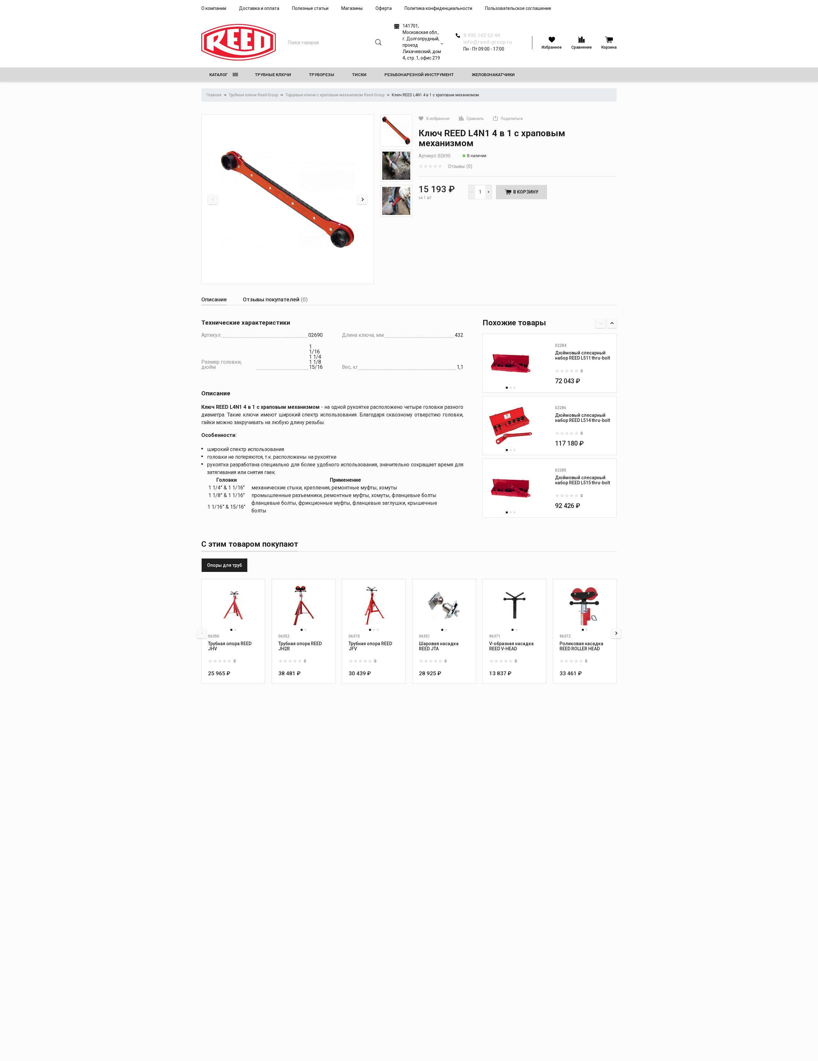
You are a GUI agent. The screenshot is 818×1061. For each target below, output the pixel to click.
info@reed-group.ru (487, 42)
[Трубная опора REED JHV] (233, 605)
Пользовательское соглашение (518, 8)
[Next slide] (362, 199)
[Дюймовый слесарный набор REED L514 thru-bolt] (510, 426)
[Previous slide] (213, 199)
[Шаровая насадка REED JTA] (444, 605)
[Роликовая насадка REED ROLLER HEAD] (584, 605)
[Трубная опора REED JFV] (373, 605)
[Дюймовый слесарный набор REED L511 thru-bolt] (510, 363)
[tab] (214, 299)
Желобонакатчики (493, 74)
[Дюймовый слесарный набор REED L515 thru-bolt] (510, 488)
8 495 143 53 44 (481, 35)
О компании (213, 8)
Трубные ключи (273, 74)
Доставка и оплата (259, 8)
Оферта (383, 8)
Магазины (352, 8)
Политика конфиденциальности (438, 8)
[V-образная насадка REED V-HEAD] (514, 605)
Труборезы (321, 74)
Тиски (359, 74)
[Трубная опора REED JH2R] (303, 605)
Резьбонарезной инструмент (419, 74)
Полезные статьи (310, 8)
